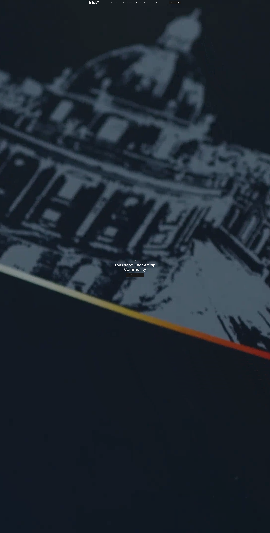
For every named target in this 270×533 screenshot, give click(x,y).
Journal (155, 2)
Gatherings (147, 2)
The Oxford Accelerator (126, 2)
